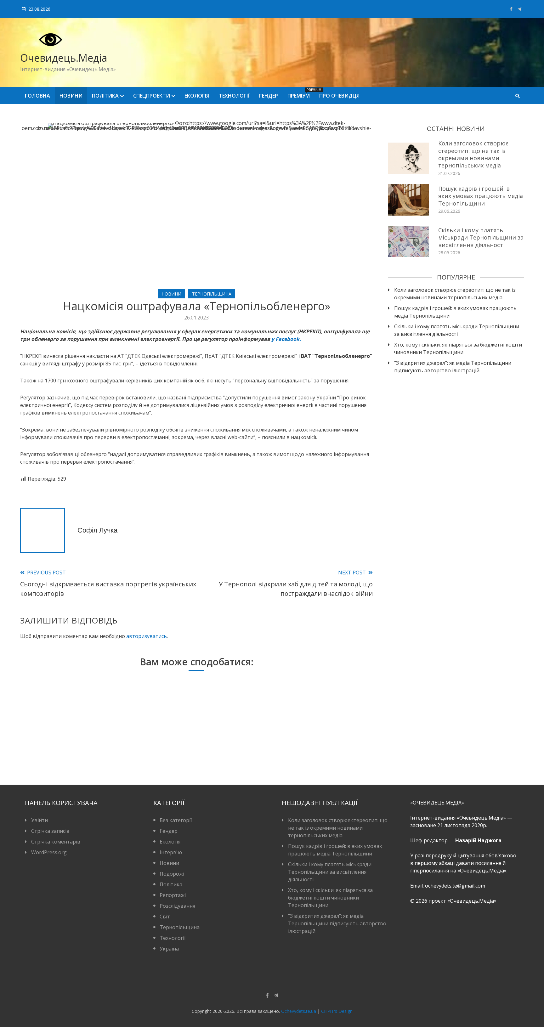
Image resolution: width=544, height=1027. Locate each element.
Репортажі (173, 895)
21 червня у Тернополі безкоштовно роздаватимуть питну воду (193, 750)
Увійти (39, 820)
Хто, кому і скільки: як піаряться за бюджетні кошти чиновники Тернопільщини (458, 348)
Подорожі (172, 873)
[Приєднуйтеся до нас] (519, 9)
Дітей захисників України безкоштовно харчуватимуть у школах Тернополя (75, 750)
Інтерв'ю (171, 852)
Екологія (196, 95)
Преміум (300, 93)
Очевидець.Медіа (63, 58)
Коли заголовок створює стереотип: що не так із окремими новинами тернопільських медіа (473, 154)
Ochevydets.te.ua (298, 1011)
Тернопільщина (211, 294)
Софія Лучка (97, 530)
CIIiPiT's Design (337, 1011)
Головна (37, 95)
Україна (169, 948)
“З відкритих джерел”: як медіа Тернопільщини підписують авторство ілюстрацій (452, 366)
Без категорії (176, 820)
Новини (71, 95)
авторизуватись (146, 636)
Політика (105, 95)
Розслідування (177, 905)
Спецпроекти (151, 95)
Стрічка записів (50, 830)
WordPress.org (49, 852)
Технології (234, 95)
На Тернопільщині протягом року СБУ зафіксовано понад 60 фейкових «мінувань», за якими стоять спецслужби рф (310, 746)
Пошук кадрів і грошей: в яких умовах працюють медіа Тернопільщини (480, 196)
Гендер (268, 95)
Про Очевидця (339, 95)
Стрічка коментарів (55, 841)
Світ (165, 916)
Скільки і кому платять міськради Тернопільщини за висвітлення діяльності (481, 237)
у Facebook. (286, 339)
